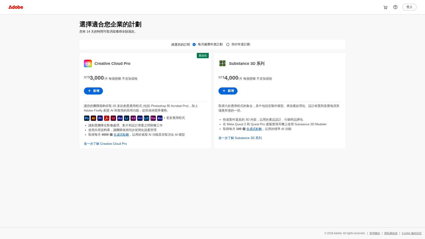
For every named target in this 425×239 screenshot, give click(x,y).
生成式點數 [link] (121, 134)
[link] (15, 7)
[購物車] (385, 7)
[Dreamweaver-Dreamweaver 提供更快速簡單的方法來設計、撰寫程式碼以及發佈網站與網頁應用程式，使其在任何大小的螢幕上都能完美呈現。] (153, 118)
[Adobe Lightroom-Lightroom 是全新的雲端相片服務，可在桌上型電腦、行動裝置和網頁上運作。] (126, 118)
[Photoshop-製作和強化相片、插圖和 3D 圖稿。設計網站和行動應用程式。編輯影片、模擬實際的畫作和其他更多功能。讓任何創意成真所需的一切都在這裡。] (87, 118)
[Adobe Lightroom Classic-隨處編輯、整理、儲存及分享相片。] (146, 118)
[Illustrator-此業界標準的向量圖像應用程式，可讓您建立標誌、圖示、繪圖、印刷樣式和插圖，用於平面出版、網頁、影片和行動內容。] (93, 118)
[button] (145, 143)
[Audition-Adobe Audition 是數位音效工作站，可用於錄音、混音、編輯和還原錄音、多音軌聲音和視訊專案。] (160, 118)
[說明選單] (395, 7)
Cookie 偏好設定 (412, 233)
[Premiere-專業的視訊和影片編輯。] (100, 118)
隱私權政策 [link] (391, 233)
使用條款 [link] (374, 233)
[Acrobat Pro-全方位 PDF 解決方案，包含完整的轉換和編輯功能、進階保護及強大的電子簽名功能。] (107, 118)
